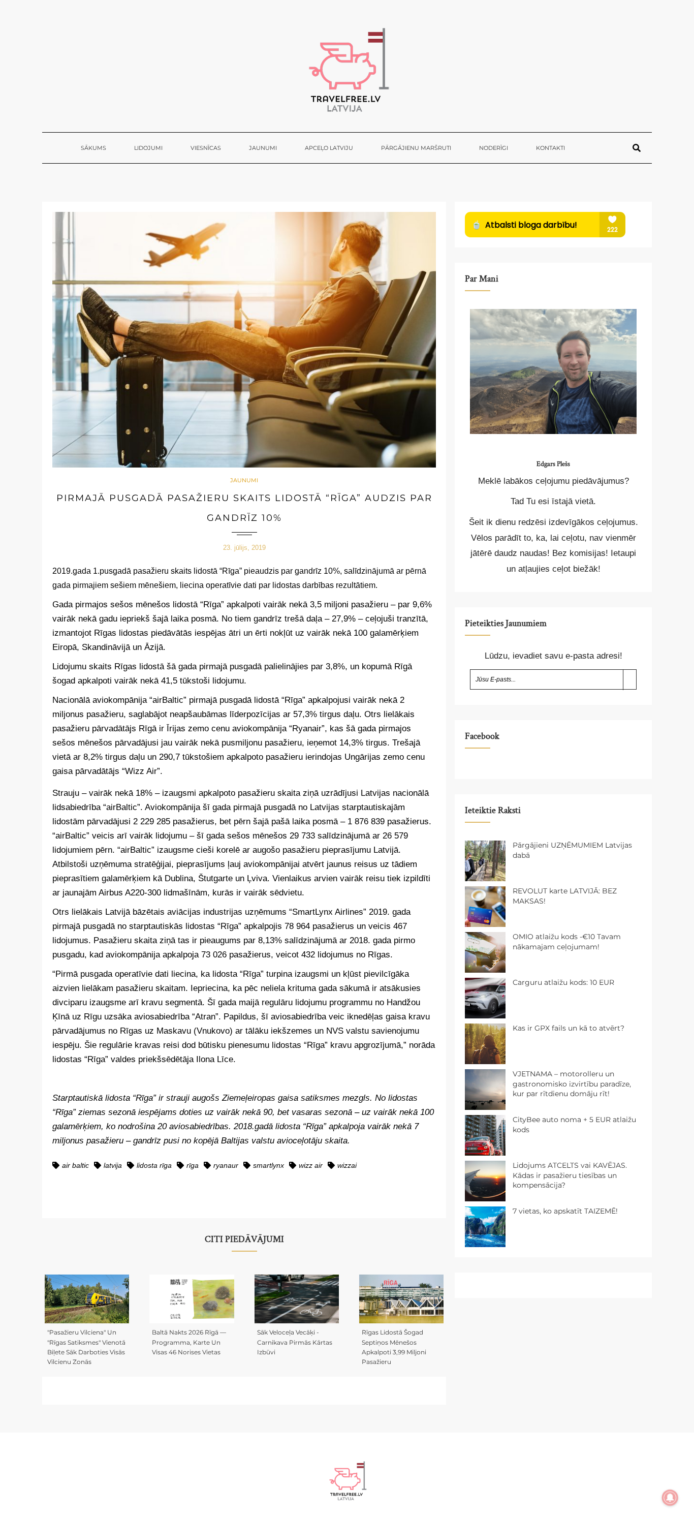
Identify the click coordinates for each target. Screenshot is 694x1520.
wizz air (311, 1165)
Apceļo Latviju (329, 147)
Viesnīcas (206, 147)
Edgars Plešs (553, 464)
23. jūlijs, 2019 (244, 547)
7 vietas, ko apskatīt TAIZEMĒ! (565, 1211)
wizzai (347, 1165)
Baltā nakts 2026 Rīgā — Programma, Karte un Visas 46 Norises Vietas (189, 1341)
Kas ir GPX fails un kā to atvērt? (568, 1028)
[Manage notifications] (670, 1498)
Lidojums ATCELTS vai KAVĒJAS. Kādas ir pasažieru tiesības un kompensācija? (570, 1175)
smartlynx (268, 1165)
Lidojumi (148, 147)
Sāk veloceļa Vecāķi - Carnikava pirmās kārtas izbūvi (294, 1341)
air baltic (75, 1165)
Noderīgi (493, 147)
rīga (192, 1165)
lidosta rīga (154, 1165)
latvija (113, 1165)
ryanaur (225, 1165)
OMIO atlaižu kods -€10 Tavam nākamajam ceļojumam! (567, 941)
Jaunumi (263, 147)
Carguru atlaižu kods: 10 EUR (563, 982)
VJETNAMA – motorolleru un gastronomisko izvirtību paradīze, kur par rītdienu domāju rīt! (572, 1083)
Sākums (93, 147)
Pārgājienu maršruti (416, 147)
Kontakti (550, 147)
